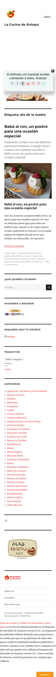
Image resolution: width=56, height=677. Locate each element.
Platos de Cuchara (16, 470)
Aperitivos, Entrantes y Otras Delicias (27, 391)
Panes (10, 463)
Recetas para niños (17, 486)
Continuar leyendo (14, 246)
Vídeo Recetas (14, 505)
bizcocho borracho (12, 259)
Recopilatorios (15, 493)
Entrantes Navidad (17, 432)
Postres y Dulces (23, 256)
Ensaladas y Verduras (18, 429)
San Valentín (37, 262)
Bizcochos (12, 402)
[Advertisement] (28, 60)
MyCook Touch (15, 455)
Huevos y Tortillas (17, 440)
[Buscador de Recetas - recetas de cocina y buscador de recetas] (28, 577)
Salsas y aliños (15, 497)
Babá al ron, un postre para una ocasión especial (26, 131)
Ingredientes (14, 444)
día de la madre (28, 259)
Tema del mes (12, 604)
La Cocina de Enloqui (21, 24)
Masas (10, 448)
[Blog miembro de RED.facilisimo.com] (28, 520)
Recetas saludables (17, 489)
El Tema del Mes (16, 425)
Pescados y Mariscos (18, 467)
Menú (47, 17)
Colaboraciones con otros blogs (24, 421)
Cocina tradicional (17, 417)
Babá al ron (38, 256)
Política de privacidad (31, 623)
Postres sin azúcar (17, 478)
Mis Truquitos (14, 451)
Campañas (12, 406)
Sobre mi (9, 591)
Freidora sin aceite (17, 436)
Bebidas (11, 398)
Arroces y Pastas (15, 395)
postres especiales (22, 262)
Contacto (9, 597)
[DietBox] (28, 337)
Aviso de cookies (9, 623)
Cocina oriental (15, 414)
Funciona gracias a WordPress (17, 616)
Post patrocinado (16, 474)
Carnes (10, 410)
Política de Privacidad (34, 613)
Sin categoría (14, 501)
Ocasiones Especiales (27, 253)
